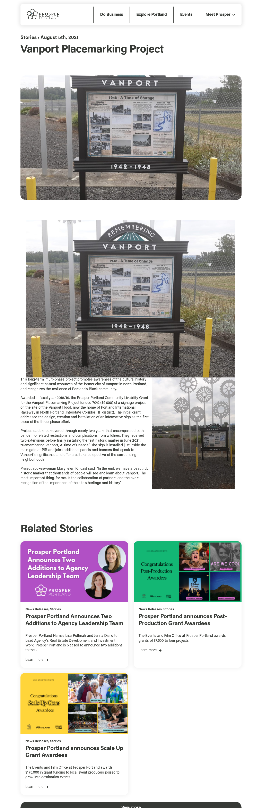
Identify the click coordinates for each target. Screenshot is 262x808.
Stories (28, 37)
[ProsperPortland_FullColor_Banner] (43, 10)
